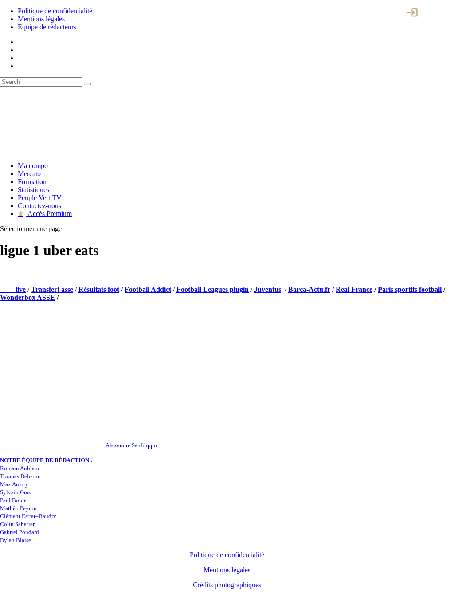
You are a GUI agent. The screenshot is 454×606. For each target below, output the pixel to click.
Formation (32, 181)
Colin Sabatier (17, 524)
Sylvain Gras (15, 492)
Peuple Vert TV (40, 197)
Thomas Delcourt (20, 476)
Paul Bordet (14, 500)
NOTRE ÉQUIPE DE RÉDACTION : (46, 460)
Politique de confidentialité (55, 11)
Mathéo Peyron (18, 508)
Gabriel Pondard (19, 532)
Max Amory (14, 484)
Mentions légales (41, 19)
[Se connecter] (412, 12)
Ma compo (33, 165)
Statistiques (33, 189)
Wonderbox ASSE (27, 297)
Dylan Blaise (15, 540)
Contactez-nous (39, 205)
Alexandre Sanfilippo (131, 445)
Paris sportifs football (410, 289)
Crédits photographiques (227, 585)
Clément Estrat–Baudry (28, 516)
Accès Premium (45, 213)
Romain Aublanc (20, 468)
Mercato (29, 173)
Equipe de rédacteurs (47, 27)
